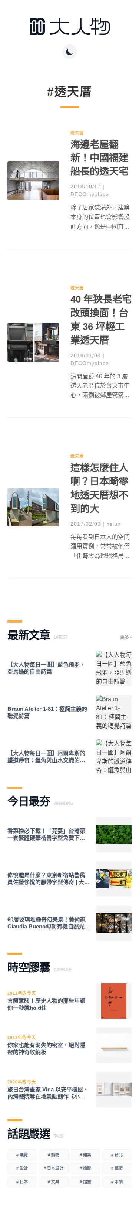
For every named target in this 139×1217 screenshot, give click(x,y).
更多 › (126, 637)
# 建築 (85, 1155)
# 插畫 (85, 1182)
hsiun (113, 524)
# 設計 (22, 1168)
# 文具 (53, 1182)
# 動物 (53, 1155)
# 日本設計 (53, 1168)
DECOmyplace (89, 194)
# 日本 (22, 1182)
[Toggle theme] (69, 51)
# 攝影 (85, 1168)
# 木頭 (117, 1182)
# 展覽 (22, 1155)
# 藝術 (117, 1168)
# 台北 (117, 1155)
